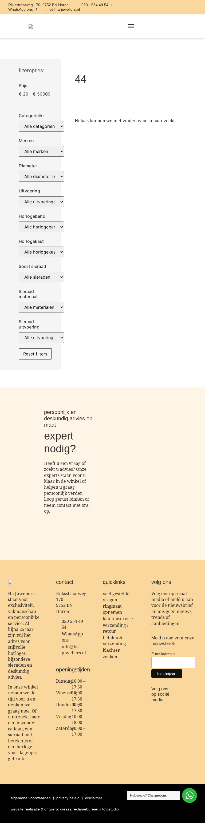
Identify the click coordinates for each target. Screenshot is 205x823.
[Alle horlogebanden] (41, 226)
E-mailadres (163, 653)
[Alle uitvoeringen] (41, 201)
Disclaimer (93, 798)
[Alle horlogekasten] (41, 252)
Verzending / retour (115, 628)
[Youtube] (200, 7)
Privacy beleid (68, 798)
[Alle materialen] (41, 307)
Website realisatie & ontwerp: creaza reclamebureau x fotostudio (65, 809)
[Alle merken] (41, 151)
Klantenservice (118, 619)
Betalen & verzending (114, 640)
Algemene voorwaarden (31, 798)
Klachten (111, 650)
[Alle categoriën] (41, 126)
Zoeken (110, 657)
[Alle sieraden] (41, 277)
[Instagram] (179, 7)
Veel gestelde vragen (116, 597)
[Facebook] (189, 7)
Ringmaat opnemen (112, 609)
